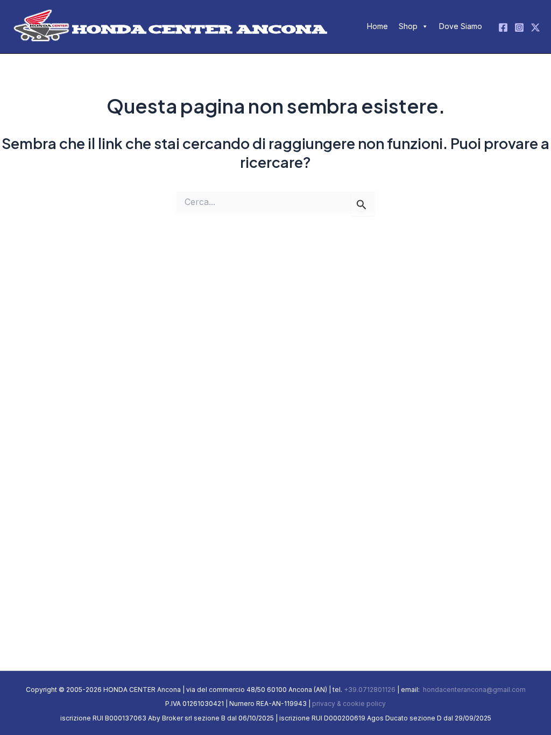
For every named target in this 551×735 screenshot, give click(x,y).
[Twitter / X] (535, 27)
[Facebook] (503, 27)
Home (377, 26)
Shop (408, 26)
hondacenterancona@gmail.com (473, 689)
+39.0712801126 (369, 689)
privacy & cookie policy (349, 703)
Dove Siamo (460, 26)
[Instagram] (519, 27)
